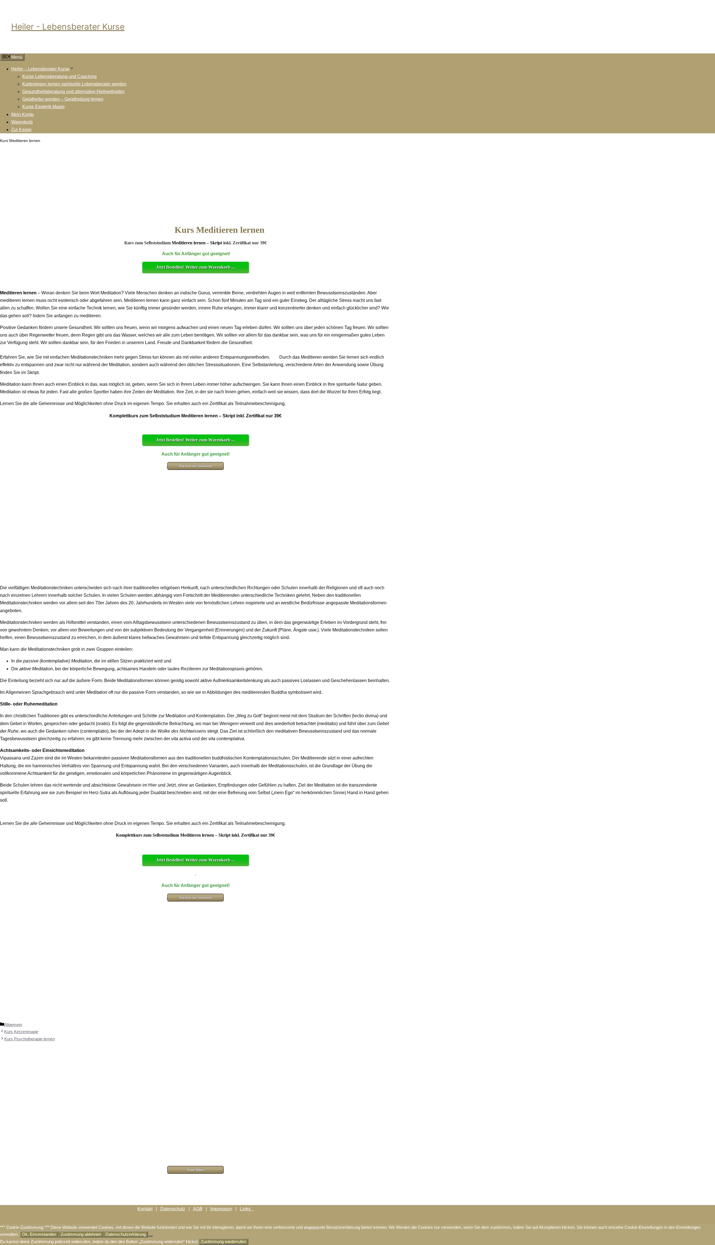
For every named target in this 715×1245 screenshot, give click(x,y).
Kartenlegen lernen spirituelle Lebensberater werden (74, 84)
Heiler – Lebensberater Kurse (40, 69)
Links (247, 1208)
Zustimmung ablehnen (81, 1234)
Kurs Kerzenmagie (21, 1031)
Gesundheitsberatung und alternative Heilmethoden (73, 91)
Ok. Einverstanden (39, 1234)
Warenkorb (22, 122)
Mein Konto (22, 114)
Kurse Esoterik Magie (43, 106)
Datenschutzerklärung (126, 1234)
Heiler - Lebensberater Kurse (68, 27)
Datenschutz (172, 1208)
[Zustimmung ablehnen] (150, 1236)
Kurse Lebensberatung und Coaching (59, 76)
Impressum (221, 1208)
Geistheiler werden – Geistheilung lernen (62, 99)
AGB (197, 1208)
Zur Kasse (21, 129)
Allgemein (13, 1024)
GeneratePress (105, 1220)
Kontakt (144, 1208)
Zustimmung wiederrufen (223, 1241)
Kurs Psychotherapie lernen (29, 1038)
